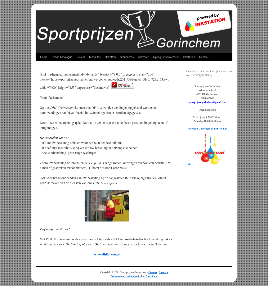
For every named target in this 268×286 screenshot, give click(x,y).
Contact (204, 57)
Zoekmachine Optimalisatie (125, 276)
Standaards (127, 57)
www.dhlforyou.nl (107, 254)
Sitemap (163, 272)
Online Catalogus (62, 57)
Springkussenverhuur (166, 57)
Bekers (80, 57)
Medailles (95, 57)
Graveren (143, 57)
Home (43, 57)
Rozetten (110, 57)
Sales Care (151, 276)
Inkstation (189, 57)
